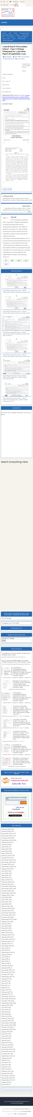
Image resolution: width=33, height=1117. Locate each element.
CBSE (19, 56)
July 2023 (5, 871)
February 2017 (6, 992)
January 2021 (6, 937)
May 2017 (5, 985)
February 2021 (6, 935)
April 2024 (5, 851)
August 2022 (6, 895)
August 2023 (6, 869)
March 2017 (5, 990)
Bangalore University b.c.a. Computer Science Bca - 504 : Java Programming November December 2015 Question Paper (21, 761)
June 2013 (5, 1084)
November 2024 (7, 836)
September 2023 (7, 866)
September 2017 (7, 977)
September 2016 (7, 1003)
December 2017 (7, 970)
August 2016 (6, 1005)
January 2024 (6, 858)
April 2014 (5, 1067)
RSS (7, 798)
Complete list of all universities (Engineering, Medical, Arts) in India (16, 654)
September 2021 (7, 919)
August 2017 (6, 979)
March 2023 (5, 880)
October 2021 (6, 917)
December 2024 (7, 833)
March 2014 (5, 1069)
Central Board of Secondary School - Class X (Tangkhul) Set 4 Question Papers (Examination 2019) (17, 209)
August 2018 (6, 954)
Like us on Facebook (18, 808)
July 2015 (4, 1034)
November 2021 (7, 915)
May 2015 (5, 1038)
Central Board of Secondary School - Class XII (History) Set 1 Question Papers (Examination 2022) (16, 355)
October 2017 (6, 974)
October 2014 (6, 1054)
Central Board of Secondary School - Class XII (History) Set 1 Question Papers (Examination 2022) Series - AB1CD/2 (16, 334)
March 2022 (5, 906)
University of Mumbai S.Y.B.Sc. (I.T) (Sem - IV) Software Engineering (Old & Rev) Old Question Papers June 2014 (22, 723)
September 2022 (7, 893)
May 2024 (5, 849)
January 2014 (6, 1073)
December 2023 (7, 860)
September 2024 (7, 840)
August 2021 (6, 921)
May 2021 (5, 928)
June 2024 (5, 847)
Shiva (13, 217)
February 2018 (6, 966)
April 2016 (5, 1014)
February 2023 (6, 882)
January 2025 (6, 831)
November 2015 (7, 1025)
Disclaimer (15, 1)
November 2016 (7, 999)
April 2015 (5, 1040)
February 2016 (6, 1018)
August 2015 (6, 1032)
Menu (4, 22)
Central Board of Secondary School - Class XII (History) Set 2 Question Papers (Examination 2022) (16, 291)
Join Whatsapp (6, 618)
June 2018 (5, 957)
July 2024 (5, 844)
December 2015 (7, 1023)
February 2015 (6, 1045)
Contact (22, 1)
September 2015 (7, 1029)
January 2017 (6, 994)
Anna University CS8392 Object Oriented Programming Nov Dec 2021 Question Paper (16, 661)
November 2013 (7, 1078)
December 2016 (7, 996)
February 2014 (6, 1071)
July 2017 (5, 981)
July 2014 (5, 1060)
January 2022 (6, 910)
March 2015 (5, 1043)
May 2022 (5, 902)
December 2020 (7, 939)
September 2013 (7, 1080)
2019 (15, 56)
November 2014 (7, 1051)
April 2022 (5, 904)
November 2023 (7, 862)
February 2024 (6, 855)
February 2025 (6, 829)
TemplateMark (22, 1114)
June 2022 (5, 899)
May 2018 (5, 959)
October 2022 (6, 891)
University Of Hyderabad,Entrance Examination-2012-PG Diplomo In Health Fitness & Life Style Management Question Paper (22, 671)
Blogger (20, 1103)
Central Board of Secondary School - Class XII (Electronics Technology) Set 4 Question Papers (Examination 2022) (15, 399)
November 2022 (7, 888)
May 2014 (5, 1065)
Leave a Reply (21, 58)
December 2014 (7, 1049)
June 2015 (5, 1036)
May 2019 (5, 950)
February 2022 (6, 908)
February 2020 (6, 941)
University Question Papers (21, 1109)
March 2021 (5, 932)
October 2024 (6, 838)
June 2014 (5, 1062)
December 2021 (7, 913)
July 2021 (5, 924)
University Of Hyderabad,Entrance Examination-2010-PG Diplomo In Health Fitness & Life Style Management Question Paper (22, 748)
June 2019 (5, 948)
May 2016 (5, 1012)
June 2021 (5, 926)
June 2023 (5, 873)
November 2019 (7, 946)
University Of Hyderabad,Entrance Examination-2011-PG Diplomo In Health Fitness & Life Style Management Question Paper (22, 696)
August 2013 (6, 1082)
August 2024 (6, 842)
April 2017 (5, 988)
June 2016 (5, 1010)
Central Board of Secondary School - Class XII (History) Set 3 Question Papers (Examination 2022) (16, 312)
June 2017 (5, 983)
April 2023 (5, 877)
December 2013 (7, 1076)
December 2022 (7, 886)
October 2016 (6, 1001)
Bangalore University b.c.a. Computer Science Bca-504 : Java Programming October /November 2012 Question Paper (22, 684)
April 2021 (5, 930)
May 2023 (5, 875)
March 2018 (5, 963)
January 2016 (6, 1021)
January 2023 (6, 884)
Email (24, 797)
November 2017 (7, 972)
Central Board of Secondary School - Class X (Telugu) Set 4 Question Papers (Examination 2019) (17, 199)
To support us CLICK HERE (10, 623)
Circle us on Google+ (16, 812)
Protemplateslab (26, 1111)
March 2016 (5, 1016)
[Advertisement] (11, 67)
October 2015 (6, 1027)
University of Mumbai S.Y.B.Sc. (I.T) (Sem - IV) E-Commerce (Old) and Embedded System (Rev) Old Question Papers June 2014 (21, 735)
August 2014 (6, 1058)
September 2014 (7, 1056)
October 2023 (6, 864)
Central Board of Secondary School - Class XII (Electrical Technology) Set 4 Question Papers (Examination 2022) (15, 377)
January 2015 (6, 1047)
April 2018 (5, 961)
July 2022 (5, 897)
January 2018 (6, 968)
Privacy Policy (4, 5)
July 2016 (5, 1007)
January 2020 (6, 943)
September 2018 (7, 952)
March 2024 (5, 853)
